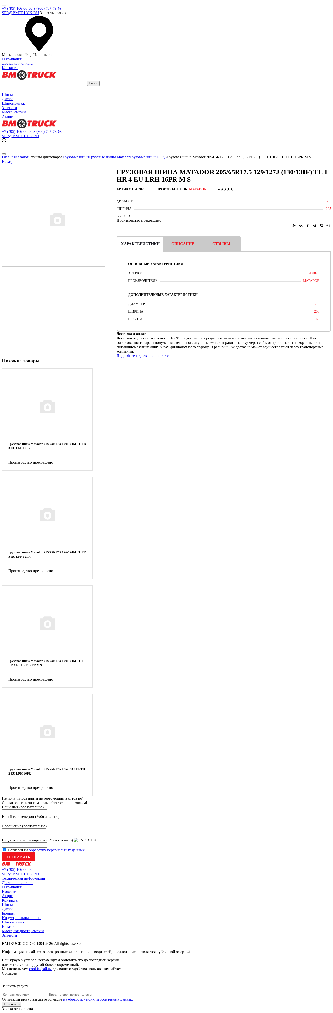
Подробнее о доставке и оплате (143, 356)
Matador (197, 189)
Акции (7, 116)
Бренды (8, 913)
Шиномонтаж (13, 103)
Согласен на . (47, 850)
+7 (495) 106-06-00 (17, 8)
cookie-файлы (40, 969)
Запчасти (9, 108)
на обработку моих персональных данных (98, 999)
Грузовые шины (76, 157)
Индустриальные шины (21, 918)
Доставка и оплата (17, 63)
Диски (7, 99)
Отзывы (221, 244)
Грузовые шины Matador (109, 157)
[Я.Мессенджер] (294, 225)
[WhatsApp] (328, 225)
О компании (12, 59)
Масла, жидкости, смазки (23, 931)
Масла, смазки (14, 112)
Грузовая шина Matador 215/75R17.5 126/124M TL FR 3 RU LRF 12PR (47, 554)
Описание (182, 244)
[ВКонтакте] (301, 225)
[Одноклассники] (308, 225)
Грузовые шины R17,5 (148, 157)
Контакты (10, 68)
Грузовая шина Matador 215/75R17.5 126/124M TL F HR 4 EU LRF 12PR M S (46, 663)
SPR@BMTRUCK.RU (20, 13)
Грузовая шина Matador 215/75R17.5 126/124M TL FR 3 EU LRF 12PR (47, 446)
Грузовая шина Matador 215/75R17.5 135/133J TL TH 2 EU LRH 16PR (46, 771)
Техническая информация (23, 878)
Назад (7, 161)
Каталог (22, 157)
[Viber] (321, 225)
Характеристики (140, 244)
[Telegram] (314, 225)
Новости (9, 891)
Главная (8, 157)
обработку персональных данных (57, 850)
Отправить (18, 857)
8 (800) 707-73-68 (47, 8)
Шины (7, 94)
